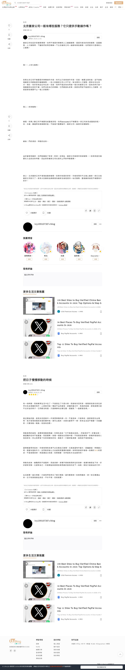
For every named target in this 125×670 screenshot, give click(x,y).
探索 (44, 7)
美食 (81, 7)
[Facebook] (9, 140)
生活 (106, 7)
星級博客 (59, 7)
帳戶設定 (57, 647)
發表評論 (29, 275)
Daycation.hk (96, 256)
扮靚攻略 (60, 201)
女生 (91, 7)
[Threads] (9, 150)
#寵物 (73, 644)
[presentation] (23, 248)
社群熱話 (22, 7)
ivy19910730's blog (36, 36)
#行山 (78, 644)
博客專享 (67, 7)
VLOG (76, 7)
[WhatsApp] (9, 145)
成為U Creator (34, 7)
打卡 (34, 201)
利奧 (62, 256)
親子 (101, 7)
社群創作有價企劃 (8, 7)
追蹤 (98, 37)
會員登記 (109, 3)
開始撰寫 (119, 3)
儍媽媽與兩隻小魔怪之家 (29, 256)
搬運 (96, 450)
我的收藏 (57, 649)
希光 (46, 256)
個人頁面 (57, 644)
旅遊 (86, 7)
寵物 (111, 7)
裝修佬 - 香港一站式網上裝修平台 (79, 256)
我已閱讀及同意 (101, 667)
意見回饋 (39, 655)
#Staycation (100, 644)
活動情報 (67, 201)
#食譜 (88, 644)
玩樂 (96, 7)
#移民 (108, 644)
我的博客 (57, 655)
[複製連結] (9, 156)
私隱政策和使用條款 (56, 666)
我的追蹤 (57, 652)
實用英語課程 (65, 122)
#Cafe (93, 644)
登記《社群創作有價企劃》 (46, 195)
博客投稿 (39, 658)
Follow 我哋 (63, 205)
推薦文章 (51, 7)
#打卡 (83, 644)
